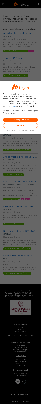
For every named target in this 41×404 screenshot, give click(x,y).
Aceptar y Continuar (20, 120)
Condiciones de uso (28, 130)
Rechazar (20, 125)
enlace (13, 106)
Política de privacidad (13, 130)
